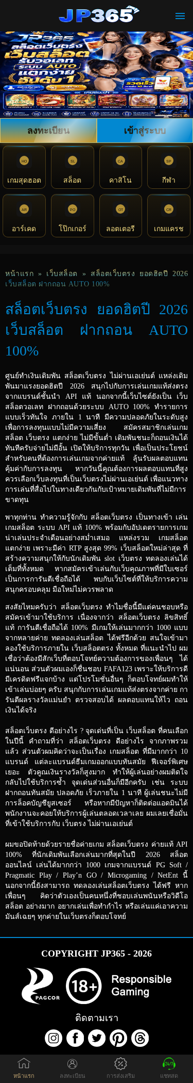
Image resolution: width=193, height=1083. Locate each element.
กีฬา (169, 180)
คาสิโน (120, 180)
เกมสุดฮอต (24, 180)
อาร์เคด (24, 229)
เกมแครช (169, 229)
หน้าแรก (19, 274)
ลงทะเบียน (48, 130)
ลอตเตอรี (120, 229)
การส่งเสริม (121, 1076)
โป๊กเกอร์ (72, 229)
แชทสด (169, 1076)
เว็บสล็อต (62, 274)
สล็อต (72, 180)
